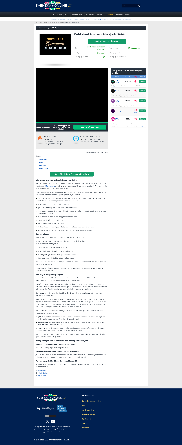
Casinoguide (100, 14)
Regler (135, 112)
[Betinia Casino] (113, 91)
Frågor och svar (43, 168)
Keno (95, 19)
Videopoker (70, 19)
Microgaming (50, 186)
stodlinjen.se (114, 86)
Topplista (59, 14)
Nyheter (127, 14)
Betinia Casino (43, 373)
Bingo (99, 19)
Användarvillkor (88, 410)
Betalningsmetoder (76, 14)
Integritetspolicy (88, 414)
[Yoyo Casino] (113, 101)
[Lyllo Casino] (113, 119)
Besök (142, 82)
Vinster (40, 162)
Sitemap (85, 428)
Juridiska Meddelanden (91, 401)
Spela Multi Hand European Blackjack (72, 174)
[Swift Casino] (113, 82)
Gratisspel (110, 14)
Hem (53, 14)
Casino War (118, 19)
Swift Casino (42, 370)
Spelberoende (87, 419)
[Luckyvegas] (113, 111)
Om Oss (85, 405)
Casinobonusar (90, 14)
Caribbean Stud (127, 19)
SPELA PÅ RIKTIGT (90, 127)
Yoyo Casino (42, 375)
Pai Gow (112, 19)
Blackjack (62, 19)
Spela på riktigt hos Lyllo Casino (106, 41)
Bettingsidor (119, 14)
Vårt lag (85, 423)
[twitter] (47, 421)
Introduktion (42, 159)
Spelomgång (42, 165)
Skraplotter (105, 19)
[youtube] (53, 421)
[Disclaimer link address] (48, 408)
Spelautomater (55, 19)
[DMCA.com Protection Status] (50, 416)
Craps (87, 19)
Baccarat (82, 19)
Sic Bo (91, 19)
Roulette (76, 19)
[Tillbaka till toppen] (178, 442)
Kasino (66, 14)
